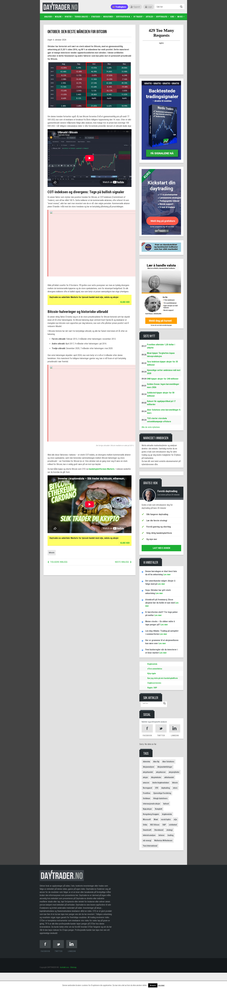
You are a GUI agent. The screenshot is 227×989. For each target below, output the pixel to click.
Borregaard (147, 788)
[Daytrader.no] (62, 877)
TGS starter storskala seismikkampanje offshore (159, 420)
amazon (146, 783)
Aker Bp (156, 762)
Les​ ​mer (167, 574)
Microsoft (147, 819)
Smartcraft (147, 830)
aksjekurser (161, 772)
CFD (156, 788)
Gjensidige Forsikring (162, 793)
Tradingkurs (120, 7)
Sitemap (73, 967)
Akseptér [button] (153, 985)
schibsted (173, 825)
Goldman (146, 798)
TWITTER (161, 735)
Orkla (145, 825)
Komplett (158, 809)
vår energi (147, 840)
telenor (161, 835)
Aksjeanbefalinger (164, 767)
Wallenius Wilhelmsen (163, 840)
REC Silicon (154, 825)
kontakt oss (64, 967)
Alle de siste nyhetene (151, 427)
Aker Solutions (168, 762)
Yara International (150, 846)
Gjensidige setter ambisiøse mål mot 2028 (163, 372)
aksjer (145, 777)
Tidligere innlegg (58, 562)
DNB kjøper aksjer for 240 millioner (163, 379)
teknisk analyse (149, 835)
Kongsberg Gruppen (151, 814)
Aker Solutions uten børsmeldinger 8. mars (164, 411)
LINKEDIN (175, 735)
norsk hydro (166, 819)
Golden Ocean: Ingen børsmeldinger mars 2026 (163, 386)
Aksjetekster (156, 777)
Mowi (156, 819)
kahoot (166, 804)
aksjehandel (148, 772)
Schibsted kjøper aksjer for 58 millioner (160, 394)
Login (149, 7)
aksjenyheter (174, 772)
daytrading (165, 788)
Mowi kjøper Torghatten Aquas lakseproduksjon (161, 355)
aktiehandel (169, 777)
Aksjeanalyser (148, 767)
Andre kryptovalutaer (160, 783)
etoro (175, 788)
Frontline (146, 793)
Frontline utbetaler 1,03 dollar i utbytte (161, 346)
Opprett (136, 7)
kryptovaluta (167, 814)
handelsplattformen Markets (102, 469)
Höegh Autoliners (160, 798)
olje (175, 819)
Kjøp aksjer (147, 809)
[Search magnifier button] (181, 6)
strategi (169, 830)
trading (170, 835)
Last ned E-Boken (161, 548)
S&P (164, 825)
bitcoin (51, 553)
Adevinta (146, 762)
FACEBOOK (147, 735)
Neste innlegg (122, 562)
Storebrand (158, 830)
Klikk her (125, 302)
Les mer (161, 985)
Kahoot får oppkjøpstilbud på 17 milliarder (161, 403)
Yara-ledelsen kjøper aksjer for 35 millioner (162, 363)
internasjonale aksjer (151, 804)
